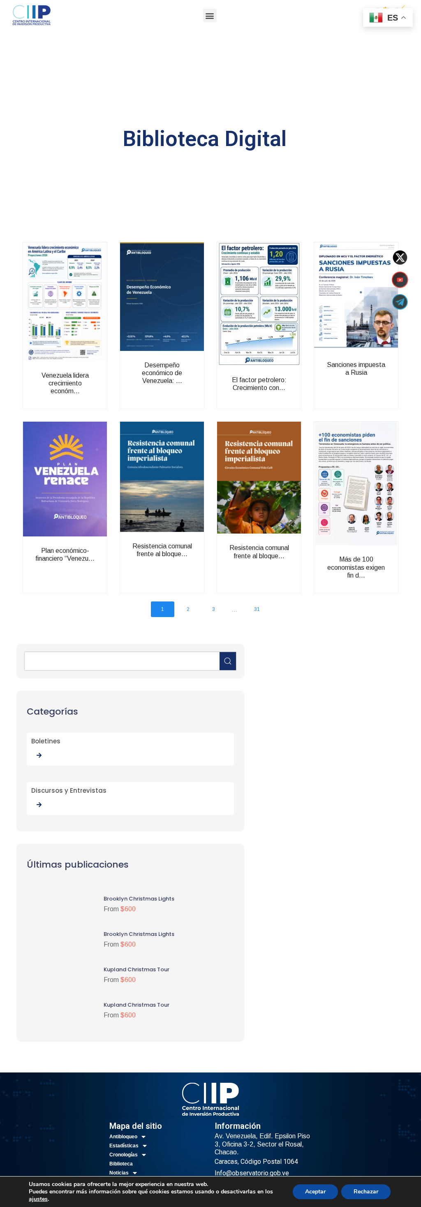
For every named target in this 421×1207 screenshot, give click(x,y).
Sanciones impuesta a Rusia (374, 382)
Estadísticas (124, 1146)
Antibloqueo (123, 1137)
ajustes (38, 1199)
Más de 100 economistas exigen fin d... (373, 577)
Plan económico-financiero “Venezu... (82, 568)
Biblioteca (121, 1164)
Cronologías (123, 1155)
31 (257, 609)
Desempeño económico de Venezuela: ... (180, 383)
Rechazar (366, 1191)
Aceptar (315, 1191)
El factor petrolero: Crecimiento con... (276, 402)
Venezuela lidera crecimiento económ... (82, 393)
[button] (210, 15)
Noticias (119, 1173)
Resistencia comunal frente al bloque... (179, 564)
